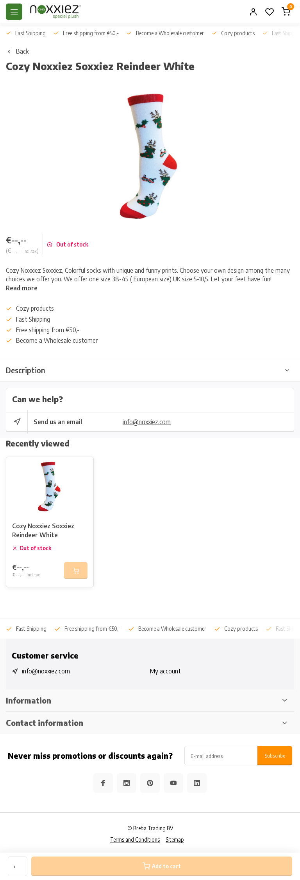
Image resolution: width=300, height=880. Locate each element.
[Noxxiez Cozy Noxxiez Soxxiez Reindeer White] (49, 486)
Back (22, 51)
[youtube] (173, 783)
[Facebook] (103, 783)
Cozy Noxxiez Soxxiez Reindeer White (43, 530)
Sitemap (175, 839)
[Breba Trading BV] (55, 11)
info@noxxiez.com (147, 422)
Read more (22, 288)
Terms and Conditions (135, 839)
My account (165, 671)
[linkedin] (197, 783)
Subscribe (274, 755)
